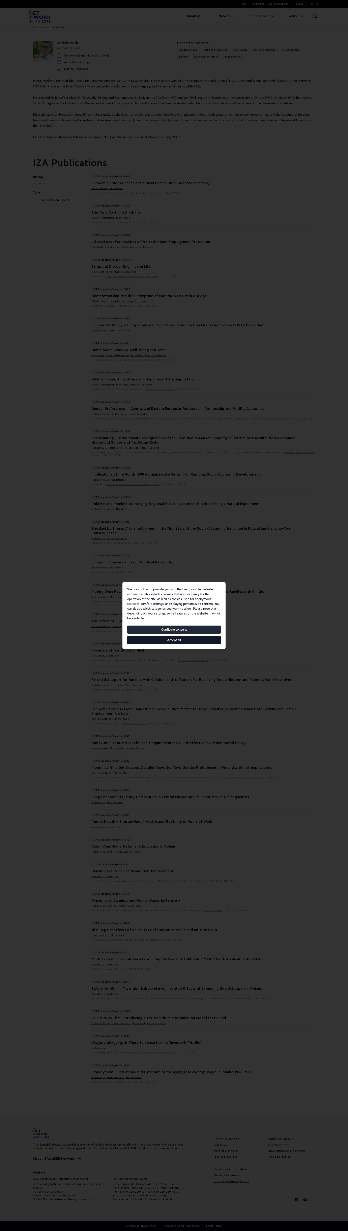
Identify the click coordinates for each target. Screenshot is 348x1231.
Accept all (174, 640)
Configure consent (174, 629)
